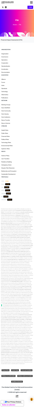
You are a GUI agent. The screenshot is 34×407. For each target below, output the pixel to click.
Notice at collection (8, 405)
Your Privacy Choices (14, 402)
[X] (3, 7)
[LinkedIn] (6, 7)
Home (15, 24)
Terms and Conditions (26, 370)
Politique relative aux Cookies (25, 375)
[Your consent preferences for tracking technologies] (1, 305)
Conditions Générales (17, 381)
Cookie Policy (15, 370)
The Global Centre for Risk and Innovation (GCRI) (10, 208)
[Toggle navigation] (31, 2)
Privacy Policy (5, 370)
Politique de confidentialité (8, 375)
